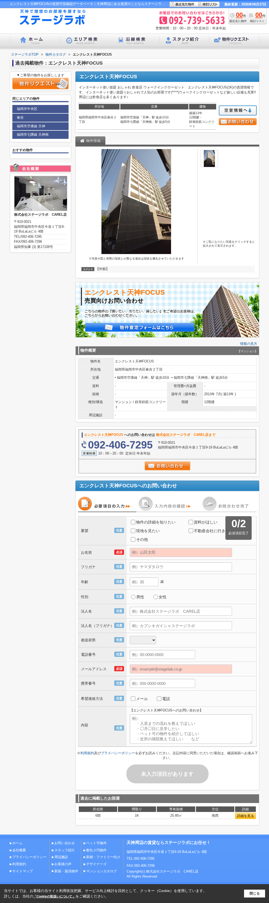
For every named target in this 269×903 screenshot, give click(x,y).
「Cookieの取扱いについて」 (54, 896)
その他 (142, 539)
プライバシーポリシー (118, 753)
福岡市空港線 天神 (31, 126)
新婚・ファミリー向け (103, 857)
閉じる (255, 893)
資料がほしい (206, 522)
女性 (163, 597)
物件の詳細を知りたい (155, 522)
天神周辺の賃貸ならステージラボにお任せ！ (169, 842)
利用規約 (87, 753)
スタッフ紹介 (64, 850)
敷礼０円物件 (96, 850)
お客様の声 (62, 864)
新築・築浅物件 (66, 871)
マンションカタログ (101, 871)
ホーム (17, 843)
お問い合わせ (64, 843)
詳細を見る (245, 816)
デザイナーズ (96, 864)
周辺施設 (61, 857)
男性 (140, 597)
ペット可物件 (96, 843)
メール (142, 698)
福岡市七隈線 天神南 (33, 134)
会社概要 (19, 850)
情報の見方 (248, 344)
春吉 (20, 117)
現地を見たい (148, 531)
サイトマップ (22, 871)
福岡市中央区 (27, 109)
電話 (166, 698)
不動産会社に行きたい (213, 531)
